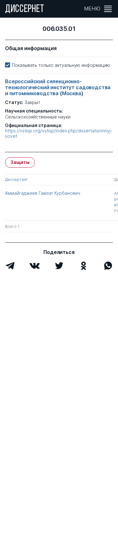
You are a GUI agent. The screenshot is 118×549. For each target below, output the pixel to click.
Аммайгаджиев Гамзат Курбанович (42, 193)
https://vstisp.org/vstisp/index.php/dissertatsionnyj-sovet (58, 133)
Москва (71, 93)
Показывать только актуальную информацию (61, 65)
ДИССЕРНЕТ (24, 9)
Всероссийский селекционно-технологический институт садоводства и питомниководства (57, 87)
